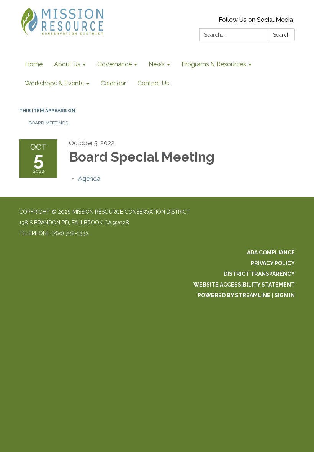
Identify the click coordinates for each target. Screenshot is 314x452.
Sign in (285, 295)
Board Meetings (48, 123)
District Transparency (259, 274)
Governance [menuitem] (114, 64)
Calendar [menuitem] (113, 83)
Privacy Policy (273, 263)
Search (281, 35)
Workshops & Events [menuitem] (54, 83)
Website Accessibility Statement (244, 285)
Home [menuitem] (34, 64)
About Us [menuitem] (67, 64)
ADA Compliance (271, 252)
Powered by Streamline (234, 295)
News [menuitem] (157, 64)
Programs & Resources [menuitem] (214, 64)
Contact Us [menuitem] (153, 83)
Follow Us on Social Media (256, 19)
